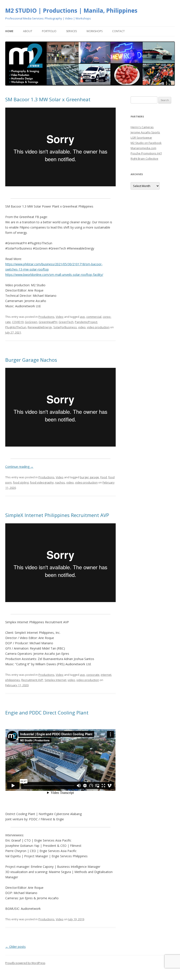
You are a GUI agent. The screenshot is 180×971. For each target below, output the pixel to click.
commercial (93, 317)
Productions (46, 317)
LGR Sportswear (141, 138)
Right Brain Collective (144, 159)
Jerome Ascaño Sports (145, 132)
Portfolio (49, 31)
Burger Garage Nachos (31, 359)
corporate (92, 675)
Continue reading (19, 467)
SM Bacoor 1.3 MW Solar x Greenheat (47, 99)
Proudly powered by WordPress (25, 963)
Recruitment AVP (32, 680)
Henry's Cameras (142, 127)
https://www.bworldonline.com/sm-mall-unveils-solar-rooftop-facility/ (54, 274)
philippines (12, 680)
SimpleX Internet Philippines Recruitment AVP (57, 515)
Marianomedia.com (143, 148)
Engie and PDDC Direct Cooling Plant (46, 712)
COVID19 (17, 322)
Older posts (15, 947)
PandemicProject (86, 322)
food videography (42, 482)
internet (106, 675)
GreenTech (66, 322)
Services (71, 31)
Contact (118, 31)
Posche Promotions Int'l (146, 153)
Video (59, 317)
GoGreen (31, 322)
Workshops (94, 31)
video (82, 327)
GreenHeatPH (48, 322)
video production (98, 327)
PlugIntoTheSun (15, 327)
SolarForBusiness (65, 327)
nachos (60, 482)
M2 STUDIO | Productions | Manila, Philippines (71, 10)
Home (9, 31)
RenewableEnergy (40, 327)
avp (82, 317)
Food (103, 477)
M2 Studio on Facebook (146, 143)
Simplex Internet (55, 680)
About (27, 31)
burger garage (89, 477)
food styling (21, 482)
